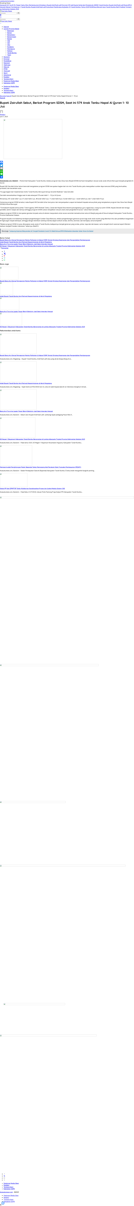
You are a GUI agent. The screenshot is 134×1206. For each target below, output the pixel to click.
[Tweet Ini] (5, 254)
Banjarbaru (11, 35)
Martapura (11, 49)
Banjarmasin (11, 37)
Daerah (6, 27)
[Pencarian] (0, 17)
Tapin (9, 55)
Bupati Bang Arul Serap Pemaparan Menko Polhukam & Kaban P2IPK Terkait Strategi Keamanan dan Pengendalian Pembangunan (45, 240)
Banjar (9, 33)
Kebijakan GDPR (9, 83)
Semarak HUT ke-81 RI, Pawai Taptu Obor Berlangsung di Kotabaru (23, 5)
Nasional (7, 63)
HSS (8, 41)
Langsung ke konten (7, 1)
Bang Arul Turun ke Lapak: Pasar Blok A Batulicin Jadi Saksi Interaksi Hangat (26, 244)
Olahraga (7, 65)
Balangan (10, 31)
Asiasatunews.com (6, 1192)
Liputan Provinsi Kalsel (11, 29)
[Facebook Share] (4, 252)
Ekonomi (7, 57)
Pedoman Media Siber (11, 81)
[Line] (67, 174)
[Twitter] (67, 165)
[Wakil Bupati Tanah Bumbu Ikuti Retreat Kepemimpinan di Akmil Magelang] (6, 294)
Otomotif (7, 71)
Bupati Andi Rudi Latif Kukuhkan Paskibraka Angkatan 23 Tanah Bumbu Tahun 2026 (60, 7)
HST (8, 43)
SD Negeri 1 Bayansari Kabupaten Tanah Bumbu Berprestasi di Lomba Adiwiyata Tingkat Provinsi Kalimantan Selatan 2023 (42, 246)
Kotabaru (10, 47)
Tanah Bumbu (12, 53)
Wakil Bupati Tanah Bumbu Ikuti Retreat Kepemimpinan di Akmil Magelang (26, 242)
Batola (9, 39)
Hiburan (6, 67)
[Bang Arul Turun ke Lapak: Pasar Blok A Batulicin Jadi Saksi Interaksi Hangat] (9, 309)
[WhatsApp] (67, 171)
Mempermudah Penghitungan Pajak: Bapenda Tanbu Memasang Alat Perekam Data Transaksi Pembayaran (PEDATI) (40, 467)
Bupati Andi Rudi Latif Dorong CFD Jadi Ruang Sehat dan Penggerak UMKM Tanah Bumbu (77, 5)
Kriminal (6, 59)
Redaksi (6, 77)
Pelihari (9, 51)
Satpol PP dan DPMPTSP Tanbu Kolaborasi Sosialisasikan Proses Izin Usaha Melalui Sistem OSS (32, 488)
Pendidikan (7, 61)
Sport (5, 73)
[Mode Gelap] (0, 15)
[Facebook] (67, 162)
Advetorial (7, 75)
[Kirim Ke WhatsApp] (4, 260)
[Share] (67, 176)
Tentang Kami (8, 79)
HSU (8, 45)
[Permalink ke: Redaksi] (1, 113)
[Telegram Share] (4, 258)
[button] (18, 13)
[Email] (67, 168)
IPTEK (5, 69)
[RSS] (4, 1180)
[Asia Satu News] (6, 11)
